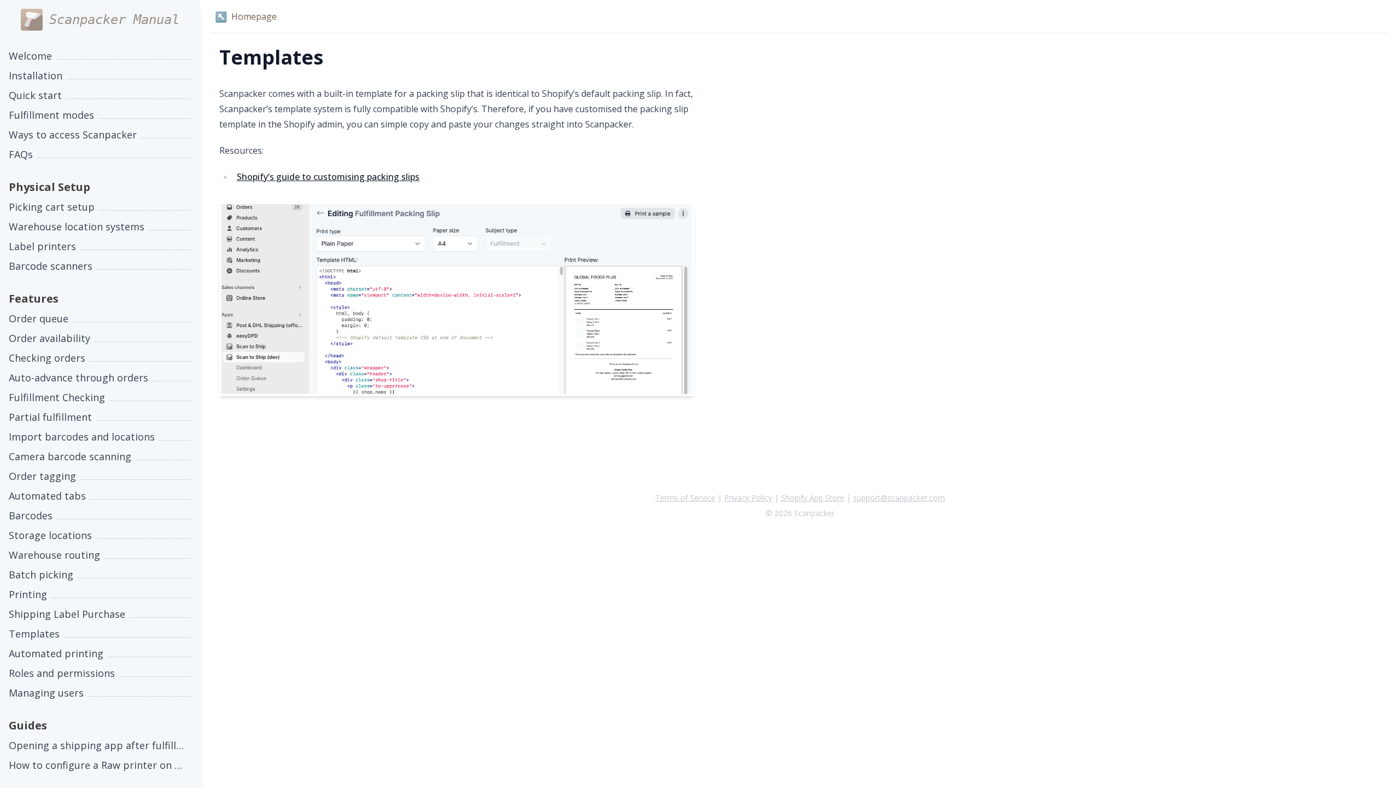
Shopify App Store (812, 498)
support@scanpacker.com (899, 498)
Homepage (246, 16)
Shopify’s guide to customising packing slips (328, 177)
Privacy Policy (748, 498)
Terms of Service (685, 498)
